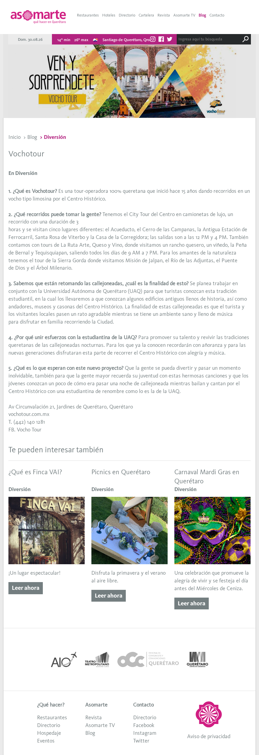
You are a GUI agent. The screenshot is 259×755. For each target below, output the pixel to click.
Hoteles (108, 15)
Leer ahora (25, 588)
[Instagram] (152, 40)
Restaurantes (88, 15)
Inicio (14, 137)
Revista (163, 15)
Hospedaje (49, 733)
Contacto (216, 15)
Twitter (141, 740)
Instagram (144, 733)
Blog (202, 15)
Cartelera (146, 15)
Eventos (46, 740)
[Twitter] (169, 40)
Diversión (55, 137)
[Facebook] (161, 40)
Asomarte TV (184, 15)
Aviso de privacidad (208, 736)
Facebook (143, 725)
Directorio (127, 15)
